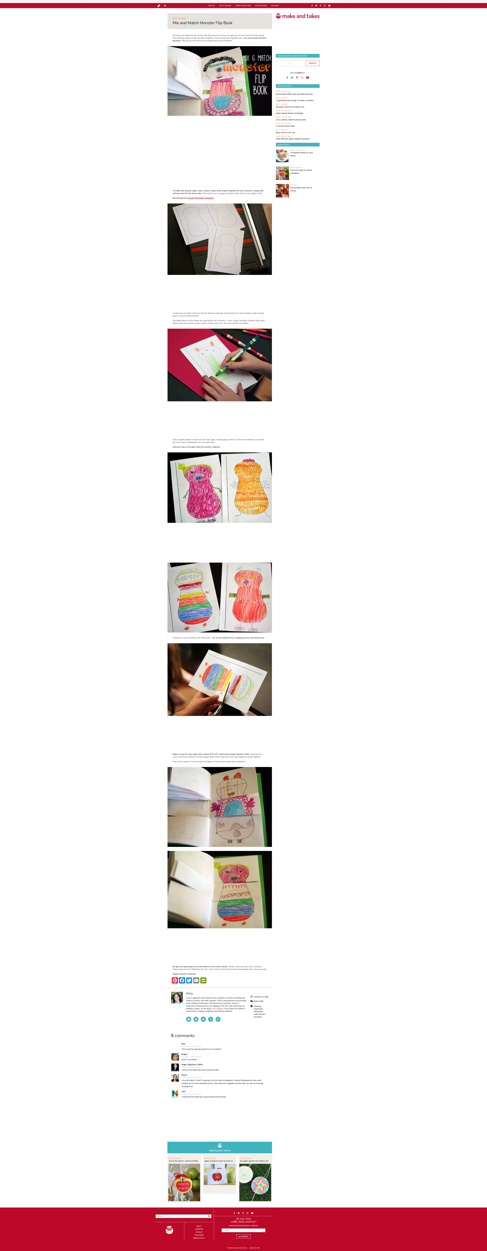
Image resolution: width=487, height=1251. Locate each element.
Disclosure (199, 1235)
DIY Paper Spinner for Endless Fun (254, 1161)
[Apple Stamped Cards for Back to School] (220, 1174)
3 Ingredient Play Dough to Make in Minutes (295, 100)
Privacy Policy (199, 1238)
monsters (258, 1017)
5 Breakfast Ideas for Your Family (301, 154)
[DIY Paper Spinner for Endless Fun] (255, 1182)
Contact (199, 1232)
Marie (184, 1075)
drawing (257, 1006)
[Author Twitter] (203, 1019)
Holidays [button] (275, 5)
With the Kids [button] (225, 5)
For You (293, 185)
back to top (255, 1248)
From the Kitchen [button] (243, 5)
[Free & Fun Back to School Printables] (184, 1182)
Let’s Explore (217, 1008)
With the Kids (179, 19)
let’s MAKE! (243, 1236)
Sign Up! (313, 63)
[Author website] (195, 1019)
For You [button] (211, 5)
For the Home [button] (261, 5)
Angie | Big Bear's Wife (192, 1064)
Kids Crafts (258, 1001)
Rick (183, 1043)
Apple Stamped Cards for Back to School (219, 1161)
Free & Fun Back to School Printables (184, 1161)
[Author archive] (188, 1019)
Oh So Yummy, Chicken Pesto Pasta (291, 119)
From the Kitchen (283, 91)
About (199, 1226)
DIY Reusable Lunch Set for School (301, 189)
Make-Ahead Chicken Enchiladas (289, 113)
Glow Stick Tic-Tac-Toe (285, 132)
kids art (262, 1014)
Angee (184, 1054)
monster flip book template (200, 198)
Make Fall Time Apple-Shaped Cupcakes (293, 138)
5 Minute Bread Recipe (285, 126)
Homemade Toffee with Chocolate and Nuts (294, 94)
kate (183, 1091)
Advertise (199, 1229)
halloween (258, 1009)
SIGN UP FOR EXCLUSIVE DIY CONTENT (243, 1226)
